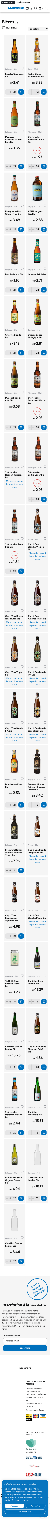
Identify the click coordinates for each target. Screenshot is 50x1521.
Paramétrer (35, 1506)
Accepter (14, 1506)
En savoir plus (25, 1511)
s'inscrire (25, 59)
